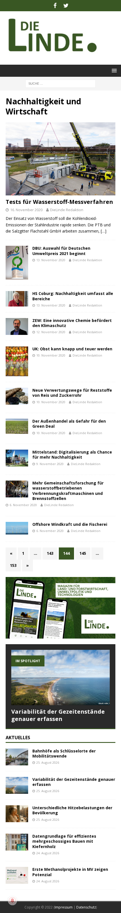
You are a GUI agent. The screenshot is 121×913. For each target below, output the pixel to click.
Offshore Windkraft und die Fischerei (69, 524)
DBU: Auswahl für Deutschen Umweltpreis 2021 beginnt (61, 250)
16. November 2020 (26, 209)
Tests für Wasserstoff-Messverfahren (59, 202)
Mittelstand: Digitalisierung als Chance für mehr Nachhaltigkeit (72, 454)
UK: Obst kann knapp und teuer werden (72, 348)
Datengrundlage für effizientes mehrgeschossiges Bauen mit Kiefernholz (64, 841)
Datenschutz (86, 907)
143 (50, 553)
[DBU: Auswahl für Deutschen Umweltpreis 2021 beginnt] (17, 262)
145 (82, 553)
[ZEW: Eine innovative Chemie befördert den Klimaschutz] (17, 326)
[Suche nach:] (60, 83)
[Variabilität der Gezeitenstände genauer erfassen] (60, 677)
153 (13, 565)
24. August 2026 (47, 853)
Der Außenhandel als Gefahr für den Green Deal (69, 423)
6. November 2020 (23, 505)
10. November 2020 (50, 355)
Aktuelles (18, 737)
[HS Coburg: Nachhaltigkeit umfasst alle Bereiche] (17, 298)
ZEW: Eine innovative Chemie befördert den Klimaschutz (72, 323)
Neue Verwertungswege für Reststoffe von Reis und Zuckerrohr (72, 392)
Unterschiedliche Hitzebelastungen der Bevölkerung (72, 810)
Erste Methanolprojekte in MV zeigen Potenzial (70, 872)
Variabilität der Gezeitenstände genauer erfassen (58, 715)
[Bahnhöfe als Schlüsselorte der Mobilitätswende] (17, 757)
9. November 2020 (50, 464)
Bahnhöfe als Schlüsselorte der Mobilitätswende (64, 753)
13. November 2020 (50, 260)
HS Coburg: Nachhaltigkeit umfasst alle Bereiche (72, 296)
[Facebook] (55, 5)
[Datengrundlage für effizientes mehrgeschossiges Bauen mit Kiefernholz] (17, 842)
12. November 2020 (50, 332)
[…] (103, 231)
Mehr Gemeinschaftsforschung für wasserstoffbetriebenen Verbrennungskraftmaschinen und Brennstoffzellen (68, 490)
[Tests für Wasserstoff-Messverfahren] (60, 158)
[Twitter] (66, 5)
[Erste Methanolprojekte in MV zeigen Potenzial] (17, 875)
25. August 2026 (47, 762)
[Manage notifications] (12, 900)
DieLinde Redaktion (66, 209)
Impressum (64, 907)
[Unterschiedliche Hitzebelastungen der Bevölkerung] (17, 813)
